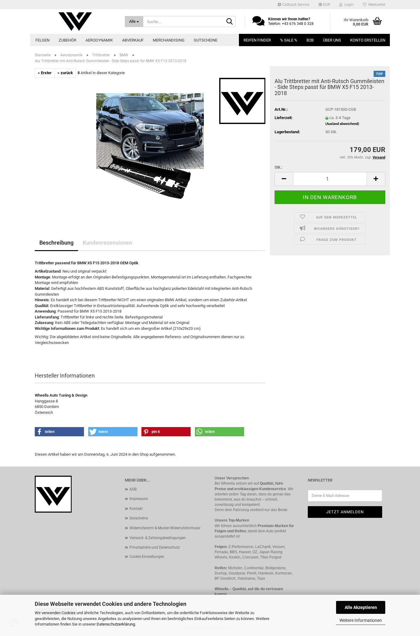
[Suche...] (230, 21)
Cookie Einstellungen (146, 556)
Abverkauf (133, 40)
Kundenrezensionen (107, 242)
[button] (324, 4)
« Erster (45, 72)
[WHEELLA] (75, 21)
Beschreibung (56, 242)
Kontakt (136, 508)
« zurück (65, 72)
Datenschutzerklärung (116, 624)
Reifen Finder (257, 40)
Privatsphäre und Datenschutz (154, 547)
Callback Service (295, 4)
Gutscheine (205, 40)
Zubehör (67, 40)
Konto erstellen (367, 40)
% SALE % (288, 40)
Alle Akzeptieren (361, 607)
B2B (310, 40)
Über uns (332, 40)
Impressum (138, 499)
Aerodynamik (99, 40)
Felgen (42, 40)
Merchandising (168, 40)
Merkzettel (376, 4)
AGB (133, 489)
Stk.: (278, 167)
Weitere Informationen (360, 620)
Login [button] (348, 4)
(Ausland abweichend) (342, 124)
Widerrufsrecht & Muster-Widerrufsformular (164, 528)
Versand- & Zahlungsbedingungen (157, 538)
